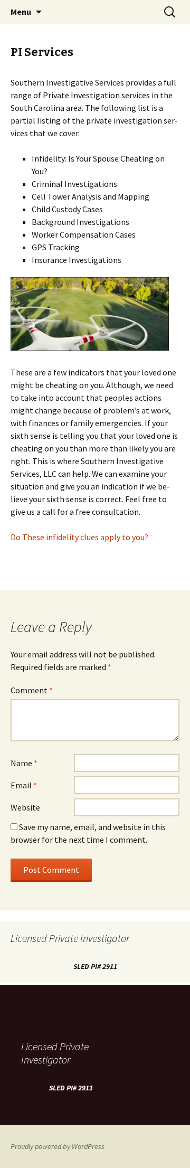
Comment (32, 690)
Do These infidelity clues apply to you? (79, 537)
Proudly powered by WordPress (57, 1146)
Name (24, 763)
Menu (21, 11)
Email (24, 785)
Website (25, 807)
